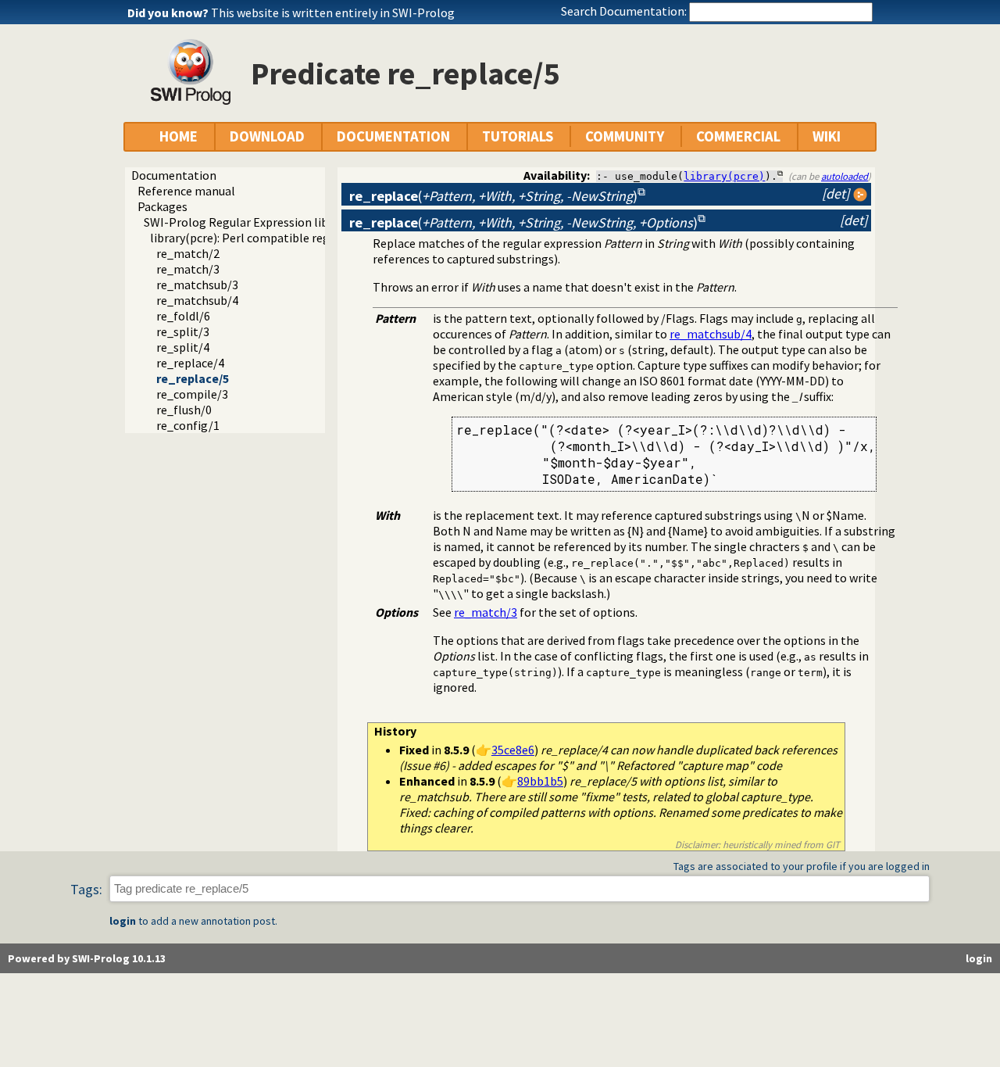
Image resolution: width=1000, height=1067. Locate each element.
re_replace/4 (190, 363)
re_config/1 (188, 425)
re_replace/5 (192, 378)
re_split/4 (182, 347)
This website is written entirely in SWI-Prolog (333, 12)
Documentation (173, 175)
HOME (178, 136)
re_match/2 (188, 253)
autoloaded (844, 176)
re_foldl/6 (183, 316)
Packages (163, 206)
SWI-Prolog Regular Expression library (246, 222)
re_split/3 (182, 331)
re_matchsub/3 (197, 284)
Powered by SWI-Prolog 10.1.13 (87, 958)
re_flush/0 (184, 409)
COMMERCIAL (738, 136)
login (122, 921)
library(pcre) (724, 176)
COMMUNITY (624, 136)
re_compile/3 (192, 394)
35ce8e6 (512, 749)
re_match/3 (188, 269)
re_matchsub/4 (197, 300)
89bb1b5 (540, 781)
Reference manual (186, 191)
